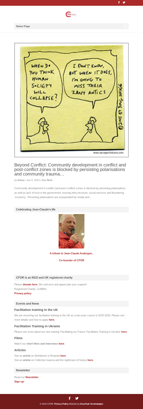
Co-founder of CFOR (71, 260)
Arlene (21, 180)
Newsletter (32, 377)
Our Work (47, 180)
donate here (30, 284)
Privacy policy (22, 293)
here (51, 319)
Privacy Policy (61, 404)
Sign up (19, 381)
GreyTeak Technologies (91, 404)
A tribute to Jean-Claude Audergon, (71, 253)
